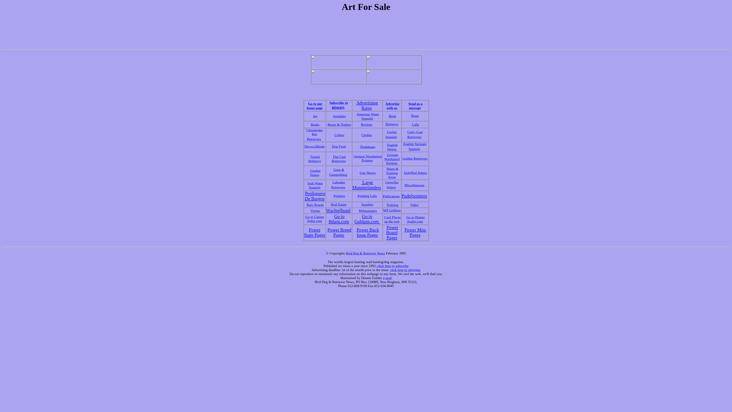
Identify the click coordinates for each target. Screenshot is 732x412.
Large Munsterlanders (366, 185)
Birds (392, 116)
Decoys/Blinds (314, 146)
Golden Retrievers (415, 158)
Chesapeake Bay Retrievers (314, 134)
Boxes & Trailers (339, 124)
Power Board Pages (392, 232)
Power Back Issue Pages (368, 232)
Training (392, 205)
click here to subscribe (392, 266)
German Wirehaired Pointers (392, 159)
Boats (415, 116)
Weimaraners (368, 211)
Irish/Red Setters (415, 173)
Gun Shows (368, 173)
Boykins (366, 124)
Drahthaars (367, 147)
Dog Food (339, 146)
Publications (391, 196)
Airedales (339, 116)
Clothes (366, 135)
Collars (339, 135)
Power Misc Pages (415, 232)
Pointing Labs (367, 196)
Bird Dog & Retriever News (365, 253)
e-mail (387, 278)
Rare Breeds (315, 205)
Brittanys (392, 124)
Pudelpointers (414, 195)
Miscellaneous (414, 185)
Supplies (367, 204)
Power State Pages (314, 232)
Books (315, 124)
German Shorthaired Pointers (368, 158)
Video (414, 205)
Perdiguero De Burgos (315, 196)
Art (315, 116)
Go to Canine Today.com (314, 219)
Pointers (339, 196)
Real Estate (339, 204)
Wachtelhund (338, 210)
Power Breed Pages (339, 232)
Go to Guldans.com (367, 219)
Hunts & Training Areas (392, 173)
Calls (415, 124)
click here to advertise (405, 270)
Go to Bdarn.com (339, 219)
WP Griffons (392, 210)
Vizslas (315, 211)
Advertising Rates (367, 105)
